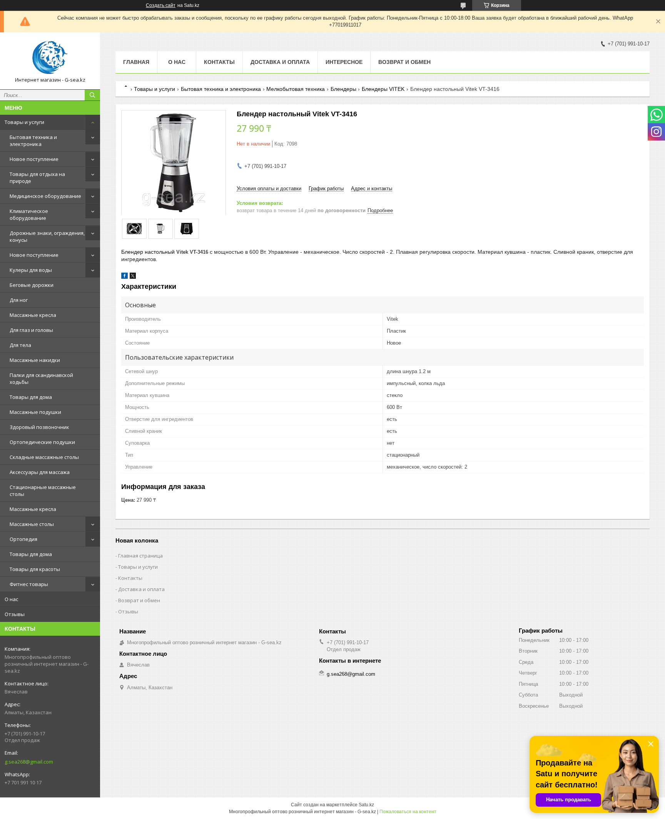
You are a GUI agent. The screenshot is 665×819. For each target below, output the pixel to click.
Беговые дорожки (31, 284)
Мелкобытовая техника (295, 89)
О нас (11, 599)
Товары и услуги (24, 122)
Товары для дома (31, 397)
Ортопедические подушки (42, 442)
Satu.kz (366, 804)
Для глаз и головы (31, 330)
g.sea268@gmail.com (29, 761)
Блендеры (343, 89)
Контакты (219, 62)
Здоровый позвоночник (39, 427)
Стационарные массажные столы (43, 490)
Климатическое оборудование (29, 214)
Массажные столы (32, 524)
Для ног (19, 299)
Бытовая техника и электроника (33, 140)
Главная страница (140, 555)
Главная (136, 62)
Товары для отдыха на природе (37, 177)
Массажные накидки (35, 360)
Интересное (344, 62)
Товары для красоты (35, 569)
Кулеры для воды (31, 269)
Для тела (20, 345)
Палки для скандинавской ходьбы (41, 378)
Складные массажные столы (44, 457)
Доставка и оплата (280, 62)
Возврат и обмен (404, 62)
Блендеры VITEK (383, 89)
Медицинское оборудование (45, 196)
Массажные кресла (33, 315)
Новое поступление (34, 159)
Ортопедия (23, 539)
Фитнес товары (29, 584)
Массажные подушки (35, 412)
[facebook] (124, 277)
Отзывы (15, 614)
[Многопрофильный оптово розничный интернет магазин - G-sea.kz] (50, 57)
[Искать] (92, 95)
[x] (133, 277)
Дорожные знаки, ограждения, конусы (47, 236)
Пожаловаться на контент (407, 811)
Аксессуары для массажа (40, 472)
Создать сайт (160, 5)
